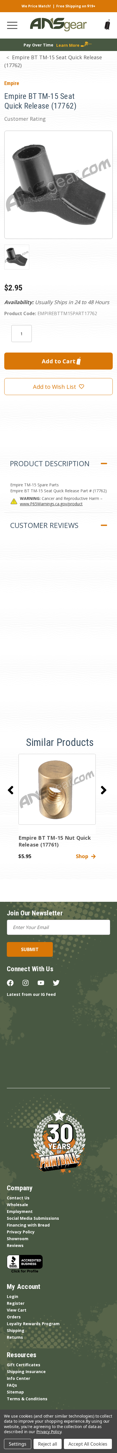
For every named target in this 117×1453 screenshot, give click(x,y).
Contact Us (18, 1197)
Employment (20, 1211)
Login (12, 1296)
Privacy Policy (21, 1231)
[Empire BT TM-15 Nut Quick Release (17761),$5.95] (57, 789)
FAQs (12, 1385)
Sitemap (15, 1392)
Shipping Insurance (26, 1371)
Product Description (49, 463)
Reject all (47, 1444)
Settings (17, 1444)
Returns (15, 1337)
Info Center (18, 1378)
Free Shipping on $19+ (75, 6)
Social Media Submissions (33, 1218)
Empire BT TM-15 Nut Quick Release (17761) (54, 841)
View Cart (16, 1310)
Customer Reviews (44, 525)
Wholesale (17, 1204)
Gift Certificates (23, 1364)
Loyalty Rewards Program (33, 1323)
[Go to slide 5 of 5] (10, 790)
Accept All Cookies (87, 1444)
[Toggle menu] (12, 25)
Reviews (15, 1245)
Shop (83, 856)
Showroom (17, 1238)
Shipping (15, 1330)
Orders (14, 1317)
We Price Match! (36, 6)
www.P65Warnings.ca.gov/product (51, 503)
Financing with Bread (28, 1225)
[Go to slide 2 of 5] (103, 790)
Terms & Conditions (27, 1398)
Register (15, 1303)
